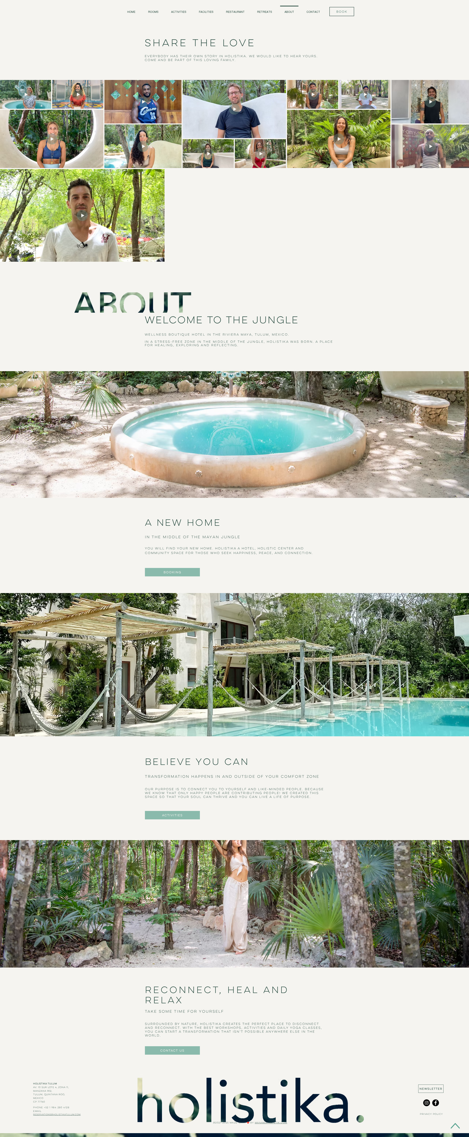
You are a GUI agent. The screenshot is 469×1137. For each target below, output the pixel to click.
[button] (431, 1089)
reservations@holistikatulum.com (57, 1114)
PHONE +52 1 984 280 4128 (51, 1107)
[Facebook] (435, 1102)
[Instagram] (426, 1102)
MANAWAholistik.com (271, 1122)
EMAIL (38, 1111)
